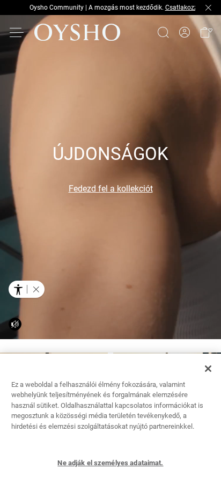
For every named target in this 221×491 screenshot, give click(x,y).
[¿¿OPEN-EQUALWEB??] (27, 289)
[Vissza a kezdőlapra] (77, 32)
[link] (184, 32)
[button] (206, 32)
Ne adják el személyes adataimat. (110, 463)
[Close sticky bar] (208, 7)
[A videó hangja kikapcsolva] (15, 324)
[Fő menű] (17, 32)
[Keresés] (163, 32)
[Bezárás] (208, 368)
